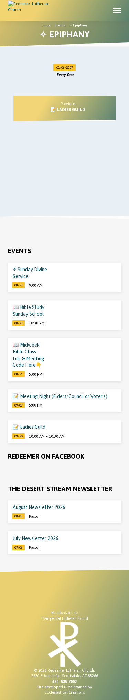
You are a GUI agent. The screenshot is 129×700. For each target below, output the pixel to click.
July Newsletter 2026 (35, 538)
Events (60, 25)
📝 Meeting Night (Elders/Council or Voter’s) (60, 396)
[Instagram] (71, 593)
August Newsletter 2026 (39, 507)
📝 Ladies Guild (67, 109)
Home (45, 25)
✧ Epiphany (78, 25)
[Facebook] (45, 593)
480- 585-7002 (64, 681)
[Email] (83, 593)
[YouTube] (58, 593)
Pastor (34, 516)
